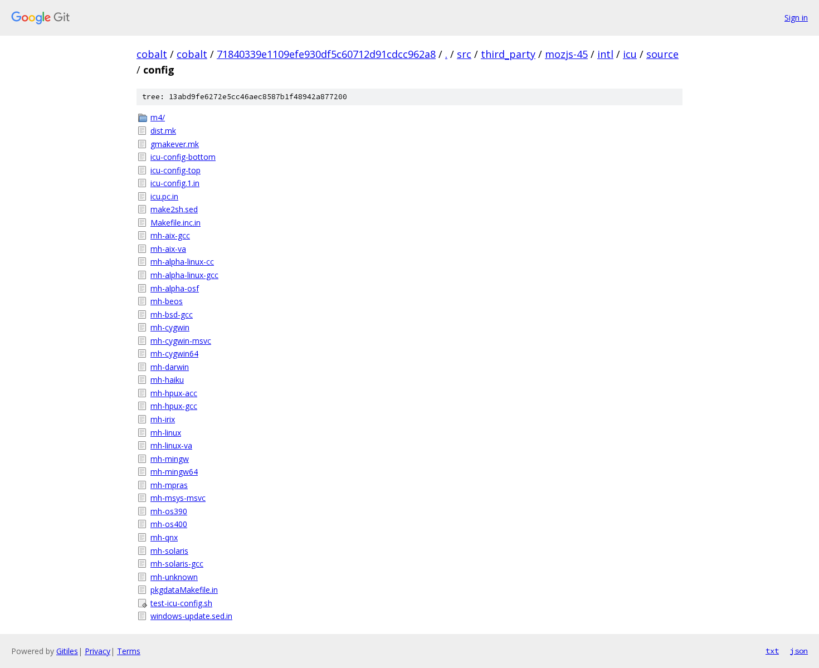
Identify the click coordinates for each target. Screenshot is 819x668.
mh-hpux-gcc (173, 406)
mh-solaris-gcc (176, 563)
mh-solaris (169, 550)
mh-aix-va (168, 248)
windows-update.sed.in (191, 616)
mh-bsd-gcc (171, 314)
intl (605, 54)
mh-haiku (167, 379)
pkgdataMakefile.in (184, 589)
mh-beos (166, 301)
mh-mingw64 (174, 471)
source (662, 54)
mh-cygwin (169, 327)
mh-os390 (168, 511)
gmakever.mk (174, 144)
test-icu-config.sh (181, 603)
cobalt (151, 54)
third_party (508, 54)
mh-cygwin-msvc (180, 340)
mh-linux (165, 432)
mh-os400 (168, 524)
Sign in (796, 17)
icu (630, 54)
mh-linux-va (171, 445)
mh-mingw (169, 459)
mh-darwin (169, 367)
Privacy (97, 651)
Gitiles (67, 651)
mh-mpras (169, 485)
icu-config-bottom (183, 157)
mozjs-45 (566, 54)
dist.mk (163, 130)
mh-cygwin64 (174, 353)
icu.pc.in (164, 196)
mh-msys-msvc (178, 498)
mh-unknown (174, 577)
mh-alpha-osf (174, 288)
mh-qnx (164, 537)
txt (772, 651)
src (464, 54)
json (799, 651)
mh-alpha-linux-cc (182, 261)
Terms (128, 651)
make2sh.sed (174, 209)
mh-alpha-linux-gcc (184, 275)
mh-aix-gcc (170, 235)
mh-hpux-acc (173, 393)
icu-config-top (175, 170)
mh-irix (162, 419)
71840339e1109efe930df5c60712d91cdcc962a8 (326, 54)
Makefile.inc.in (175, 222)
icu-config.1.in (174, 183)
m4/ (157, 117)
